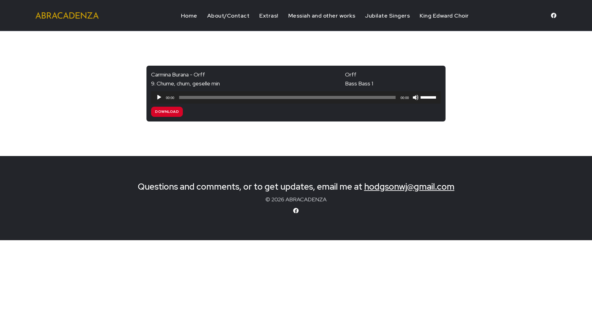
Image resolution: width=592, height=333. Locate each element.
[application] (296, 97)
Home (189, 15)
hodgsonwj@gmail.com (409, 186)
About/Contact (228, 15)
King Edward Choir (444, 15)
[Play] (159, 97)
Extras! (268, 15)
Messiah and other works (322, 15)
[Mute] (416, 97)
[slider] (429, 96)
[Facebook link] (554, 15)
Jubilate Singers (387, 15)
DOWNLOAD (167, 111)
